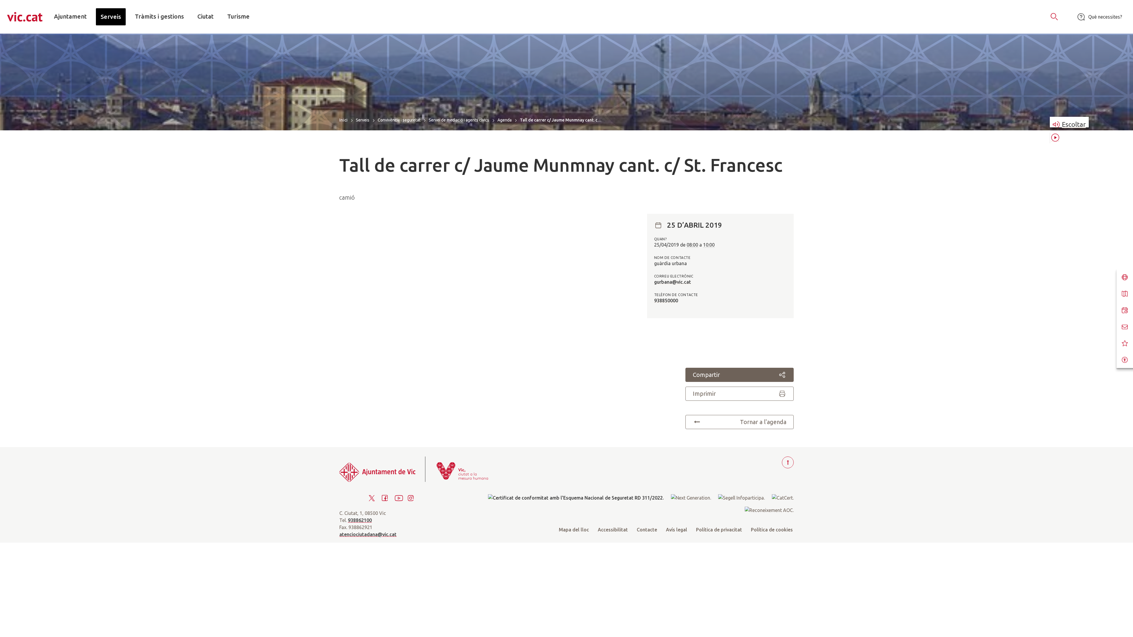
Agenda (504, 120)
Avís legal (676, 529)
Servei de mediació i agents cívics (459, 120)
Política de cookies (772, 529)
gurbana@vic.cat (672, 282)
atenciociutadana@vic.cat (368, 534)
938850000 (666, 300)
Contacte (647, 529)
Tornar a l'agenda (763, 421)
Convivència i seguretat (399, 120)
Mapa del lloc (574, 529)
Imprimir (704, 393)
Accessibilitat (613, 529)
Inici (343, 119)
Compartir (706, 374)
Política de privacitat (719, 529)
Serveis (362, 120)
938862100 (360, 520)
